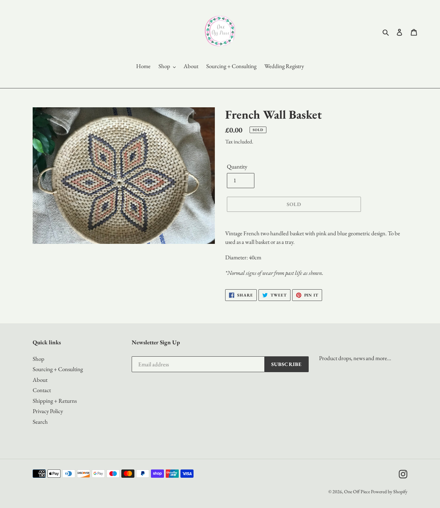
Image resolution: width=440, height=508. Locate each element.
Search (40, 421)
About (40, 379)
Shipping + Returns (55, 400)
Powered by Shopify (389, 491)
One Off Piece (357, 491)
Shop (38, 359)
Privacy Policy (48, 411)
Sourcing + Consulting (58, 369)
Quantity (237, 166)
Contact (42, 390)
